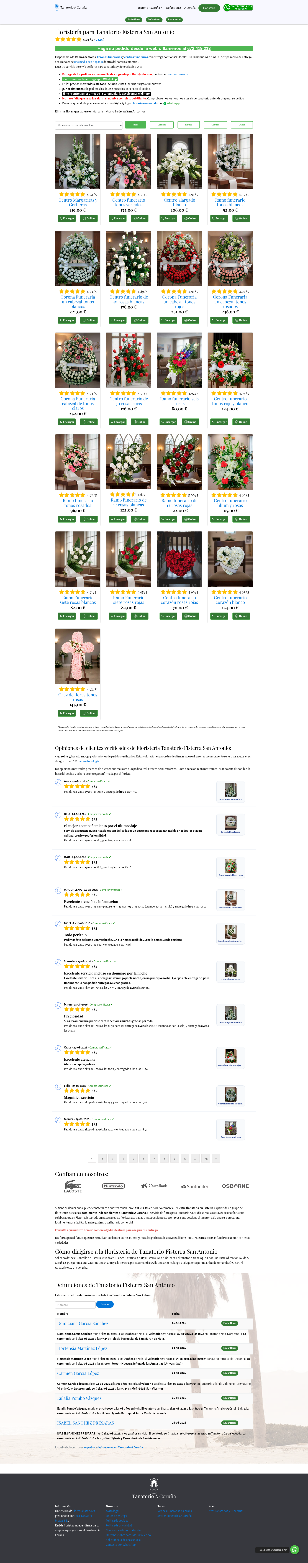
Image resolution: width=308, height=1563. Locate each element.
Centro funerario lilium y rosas (230, 502)
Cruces (242, 125)
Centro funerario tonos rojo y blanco (230, 401)
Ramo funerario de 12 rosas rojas (179, 502)
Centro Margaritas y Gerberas (77, 202)
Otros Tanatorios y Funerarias (225, 1511)
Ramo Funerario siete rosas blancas (78, 600)
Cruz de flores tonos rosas (77, 697)
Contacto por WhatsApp (121, 1544)
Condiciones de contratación (123, 1530)
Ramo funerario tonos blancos (230, 202)
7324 (99, 39)
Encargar (68, 218)
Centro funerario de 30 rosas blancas (128, 299)
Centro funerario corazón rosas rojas (179, 600)
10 (185, 1158)
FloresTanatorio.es (84, 1511)
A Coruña (190, 7)
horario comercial (177, 74)
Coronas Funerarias (109, 57)
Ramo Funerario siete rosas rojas (128, 600)
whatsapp (172, 103)
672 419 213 (199, 48)
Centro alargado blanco (179, 202)
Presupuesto (174, 19)
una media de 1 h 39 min (88, 62)
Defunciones (173, 7)
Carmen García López (78, 1373)
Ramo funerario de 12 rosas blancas (129, 502)
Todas (135, 125)
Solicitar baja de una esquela (123, 1540)
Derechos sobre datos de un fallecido (128, 1535)
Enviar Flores (133, 19)
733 (206, 1158)
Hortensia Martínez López (82, 1348)
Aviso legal (112, 1511)
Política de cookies (117, 1520)
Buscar (105, 1304)
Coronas (162, 125)
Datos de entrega (116, 1516)
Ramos (188, 125)
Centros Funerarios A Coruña (174, 1516)
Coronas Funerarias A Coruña (174, 1511)
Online (91, 218)
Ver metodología (89, 761)
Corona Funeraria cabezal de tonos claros (78, 403)
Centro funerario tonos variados (128, 202)
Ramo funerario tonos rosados (78, 502)
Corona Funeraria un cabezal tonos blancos (78, 301)
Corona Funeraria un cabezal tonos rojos (179, 301)
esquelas (89, 1447)
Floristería (209, 8)
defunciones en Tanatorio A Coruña (120, 1447)
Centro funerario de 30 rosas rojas (128, 401)
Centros (215, 125)
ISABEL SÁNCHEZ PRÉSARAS (85, 1423)
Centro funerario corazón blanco (230, 600)
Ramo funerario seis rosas (179, 401)
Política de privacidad (119, 1525)
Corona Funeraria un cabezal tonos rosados (230, 301)
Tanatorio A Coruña (73, 7)
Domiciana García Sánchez (82, 1323)
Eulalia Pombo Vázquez (79, 1398)
